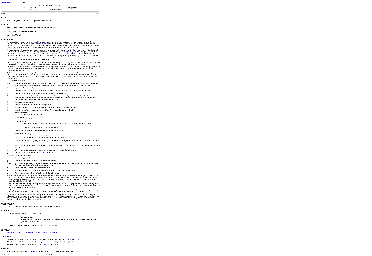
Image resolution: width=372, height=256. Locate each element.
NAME (3, 18)
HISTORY (5, 249)
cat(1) (57, 99)
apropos (74, 7)
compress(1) (43, 44)
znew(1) (44, 232)
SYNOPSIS (5, 25)
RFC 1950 (68, 239)
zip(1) (79, 52)
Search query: (28, 7)
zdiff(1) (25, 232)
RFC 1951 (61, 242)
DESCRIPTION (7, 39)
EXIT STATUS (6, 210)
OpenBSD (5, 2)
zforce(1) (31, 232)
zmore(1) (38, 232)
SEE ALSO (5, 229)
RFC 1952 (46, 244)
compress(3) (52, 232)
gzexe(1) (19, 232)
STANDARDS (6, 236)
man (69, 7)
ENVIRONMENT (7, 203)
